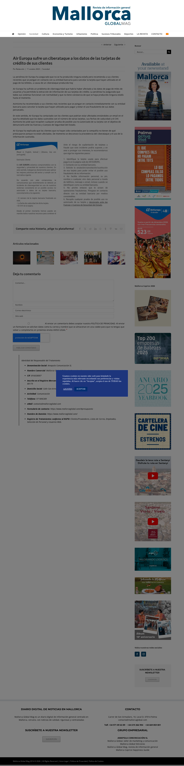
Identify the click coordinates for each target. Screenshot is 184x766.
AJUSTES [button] (67, 389)
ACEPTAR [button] (80, 389)
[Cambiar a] (167, 34)
